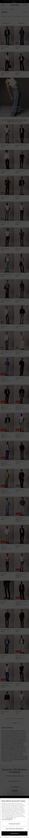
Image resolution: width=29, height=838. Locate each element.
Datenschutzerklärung (7, 819)
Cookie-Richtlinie (9, 818)
